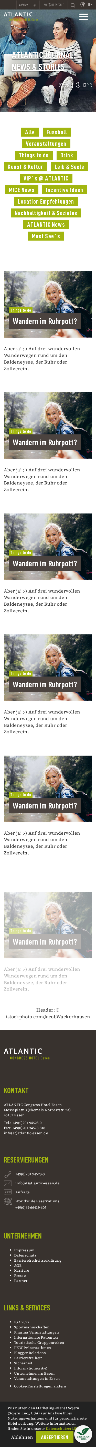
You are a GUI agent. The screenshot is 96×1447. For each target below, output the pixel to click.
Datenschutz (25, 1255)
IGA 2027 (21, 1322)
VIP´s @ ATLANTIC (46, 178)
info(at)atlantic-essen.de (26, 1133)
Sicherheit (23, 1363)
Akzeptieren (55, 1437)
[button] (83, 1434)
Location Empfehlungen (46, 201)
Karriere (21, 1270)
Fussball (57, 132)
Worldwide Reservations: (37, 1201)
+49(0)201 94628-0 (30, 1174)
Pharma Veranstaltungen (36, 1332)
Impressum (24, 1250)
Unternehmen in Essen (34, 1373)
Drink (66, 155)
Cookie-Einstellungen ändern (40, 1386)
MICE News (22, 190)
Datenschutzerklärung (66, 1428)
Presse (20, 1275)
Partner (21, 1280)
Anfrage (22, 1192)
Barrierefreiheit (28, 1357)
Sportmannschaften (31, 1327)
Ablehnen (22, 1437)
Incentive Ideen (64, 190)
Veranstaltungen (46, 144)
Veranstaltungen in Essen (37, 1378)
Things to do (34, 155)
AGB (18, 1265)
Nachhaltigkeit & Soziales (46, 213)
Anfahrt (23, 5)
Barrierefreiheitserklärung (37, 1260)
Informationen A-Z (30, 1368)
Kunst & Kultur (25, 167)
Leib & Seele (69, 167)
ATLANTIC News (46, 225)
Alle (30, 132)
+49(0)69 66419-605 (30, 1207)
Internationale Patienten (36, 1337)
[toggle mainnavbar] (83, 16)
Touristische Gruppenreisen (39, 1342)
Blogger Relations (30, 1352)
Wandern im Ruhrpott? (45, 321)
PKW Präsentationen (32, 1347)
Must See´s (46, 236)
